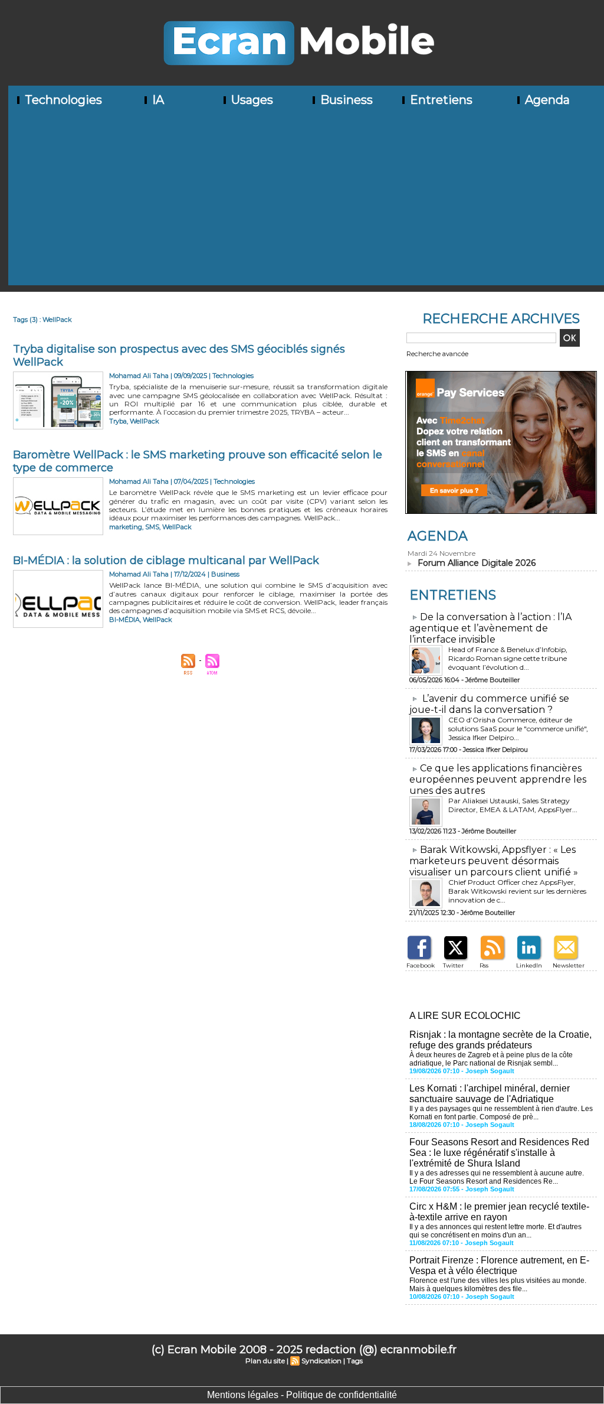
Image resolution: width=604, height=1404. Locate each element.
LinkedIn (529, 965)
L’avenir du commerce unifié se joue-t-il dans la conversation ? (489, 704)
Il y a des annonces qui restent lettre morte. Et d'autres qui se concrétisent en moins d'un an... (495, 1231)
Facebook (420, 965)
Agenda (546, 100)
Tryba (118, 421)
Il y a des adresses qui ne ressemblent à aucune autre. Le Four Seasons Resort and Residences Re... (496, 1177)
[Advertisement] (306, 202)
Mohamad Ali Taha (139, 376)
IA (156, 100)
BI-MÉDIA (124, 619)
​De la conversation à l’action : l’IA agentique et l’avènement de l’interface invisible (490, 628)
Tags (355, 1360)
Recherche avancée (437, 354)
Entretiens (439, 100)
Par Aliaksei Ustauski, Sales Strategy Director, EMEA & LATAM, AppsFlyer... (512, 805)
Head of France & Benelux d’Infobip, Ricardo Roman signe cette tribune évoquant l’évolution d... (507, 658)
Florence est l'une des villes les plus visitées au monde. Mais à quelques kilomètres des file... (497, 1284)
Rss (484, 965)
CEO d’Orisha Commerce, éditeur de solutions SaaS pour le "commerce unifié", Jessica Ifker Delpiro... (518, 728)
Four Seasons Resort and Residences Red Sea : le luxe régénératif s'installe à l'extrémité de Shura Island (499, 1152)
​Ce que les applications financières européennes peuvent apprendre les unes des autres (497, 779)
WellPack (144, 421)
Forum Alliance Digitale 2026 (477, 563)
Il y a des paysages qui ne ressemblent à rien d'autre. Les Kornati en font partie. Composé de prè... (501, 1113)
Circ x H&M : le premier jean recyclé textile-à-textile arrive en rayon (499, 1211)
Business (345, 100)
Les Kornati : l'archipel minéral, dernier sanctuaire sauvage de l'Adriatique (489, 1093)
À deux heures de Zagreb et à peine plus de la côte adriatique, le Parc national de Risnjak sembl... (491, 1059)
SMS (152, 527)
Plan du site (265, 1360)
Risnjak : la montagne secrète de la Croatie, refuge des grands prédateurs (500, 1040)
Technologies (62, 100)
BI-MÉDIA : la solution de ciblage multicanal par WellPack (166, 560)
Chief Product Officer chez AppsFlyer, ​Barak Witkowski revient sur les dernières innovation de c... (517, 891)
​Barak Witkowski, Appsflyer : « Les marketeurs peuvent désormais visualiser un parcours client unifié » (493, 861)
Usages (250, 100)
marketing (125, 527)
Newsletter (569, 965)
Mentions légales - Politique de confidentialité (302, 1395)
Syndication (321, 1360)
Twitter (453, 965)
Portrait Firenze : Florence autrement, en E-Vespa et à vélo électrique (499, 1265)
